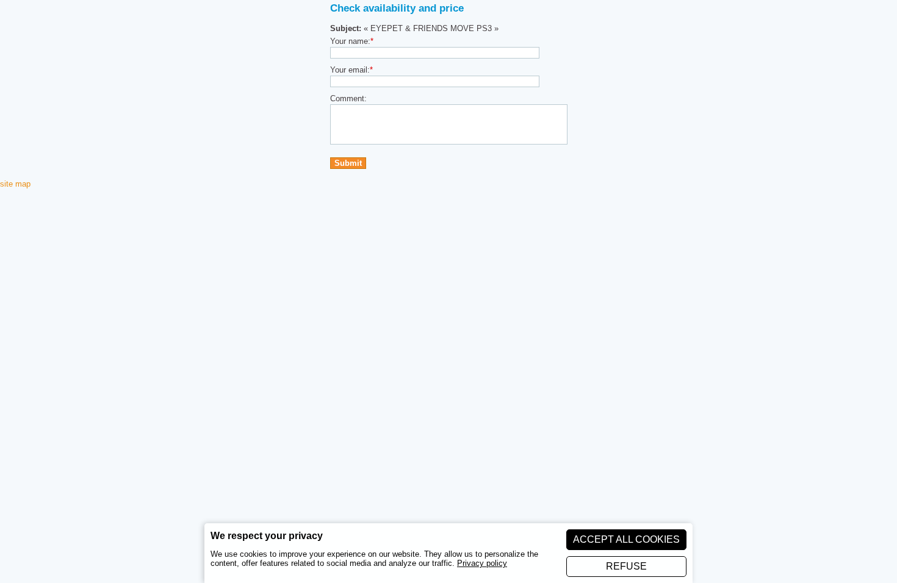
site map (15, 183)
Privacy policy (482, 563)
